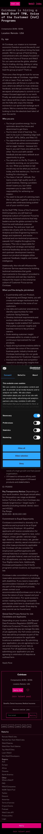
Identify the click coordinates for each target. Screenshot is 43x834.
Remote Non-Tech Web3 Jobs (13, 740)
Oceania (5, 771)
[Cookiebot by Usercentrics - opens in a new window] (30, 368)
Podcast (5, 809)
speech (4, 726)
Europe (5, 765)
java (28, 726)
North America (7, 775)
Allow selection (21, 456)
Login (4, 819)
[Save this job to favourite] (28, 690)
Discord (5, 796)
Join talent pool (21, 831)
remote (11, 726)
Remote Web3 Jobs (9, 737)
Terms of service (8, 803)
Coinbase (22, 675)
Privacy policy (7, 816)
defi (24, 726)
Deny (21, 464)
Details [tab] (21, 375)
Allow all (21, 448)
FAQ (3, 783)
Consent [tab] (8, 375)
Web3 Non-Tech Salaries (11, 746)
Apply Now (17, 690)
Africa (4, 768)
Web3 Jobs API (8, 812)
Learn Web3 (6, 753)
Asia (3, 762)
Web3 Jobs (35, 3)
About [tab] (35, 375)
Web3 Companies (9, 787)
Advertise (5, 799)
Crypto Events (7, 806)
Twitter (4, 793)
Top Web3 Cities (8, 750)
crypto (18, 726)
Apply (21, 825)
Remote (5, 731)
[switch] (36, 423)
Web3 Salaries (7, 743)
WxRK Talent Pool (8, 790)
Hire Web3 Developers (10, 756)
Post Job (15, 4)
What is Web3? (7, 780)
